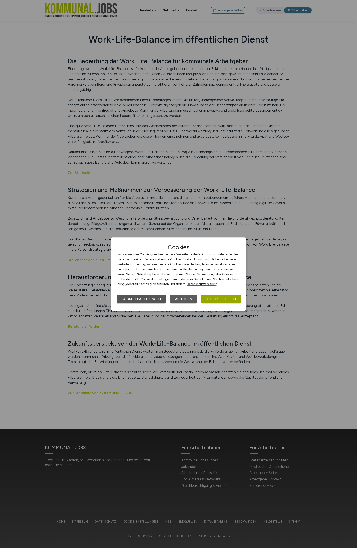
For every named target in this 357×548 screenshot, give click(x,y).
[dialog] (178, 274)
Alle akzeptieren (221, 299)
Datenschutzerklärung (202, 284)
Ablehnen (183, 299)
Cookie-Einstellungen (141, 299)
